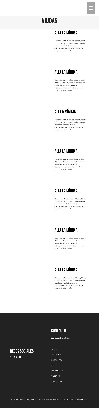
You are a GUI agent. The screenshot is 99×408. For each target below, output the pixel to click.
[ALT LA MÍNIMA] (32, 124)
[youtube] (20, 357)
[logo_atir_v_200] (16, 328)
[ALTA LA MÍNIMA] (32, 45)
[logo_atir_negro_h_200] (20, 2)
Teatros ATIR (31, 399)
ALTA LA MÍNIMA (32, 42)
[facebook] (11, 357)
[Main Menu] (91, 8)
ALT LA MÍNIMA (32, 121)
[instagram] (15, 357)
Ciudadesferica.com (81, 399)
